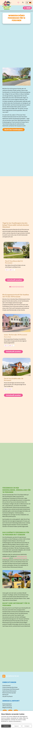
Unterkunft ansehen (14, 280)
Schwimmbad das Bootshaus (9, 687)
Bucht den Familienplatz (13, 129)
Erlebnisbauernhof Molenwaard (10, 689)
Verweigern (26, 726)
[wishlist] (18, 3)
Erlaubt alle (6, 726)
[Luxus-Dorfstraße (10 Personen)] (16, 323)
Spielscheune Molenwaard (20, 558)
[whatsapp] (3, 676)
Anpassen (16, 726)
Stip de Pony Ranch (7, 696)
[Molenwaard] (6, 5)
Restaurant (5, 694)
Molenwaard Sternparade (9, 693)
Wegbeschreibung (7, 707)
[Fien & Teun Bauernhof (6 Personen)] (16, 250)
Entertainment (6, 685)
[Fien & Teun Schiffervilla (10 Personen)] (16, 367)
